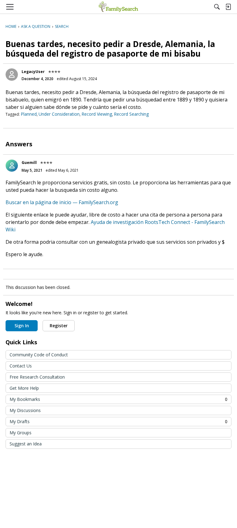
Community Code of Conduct (39, 355)
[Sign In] (228, 7)
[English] (118, 7)
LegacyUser (33, 71)
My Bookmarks (118, 399)
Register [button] (59, 325)
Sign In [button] (22, 325)
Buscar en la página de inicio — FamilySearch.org (62, 202)
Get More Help (24, 388)
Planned (29, 114)
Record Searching (131, 114)
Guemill (29, 162)
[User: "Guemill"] (12, 165)
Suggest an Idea (26, 444)
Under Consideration (59, 114)
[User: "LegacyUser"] (12, 74)
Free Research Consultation (37, 377)
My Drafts (118, 421)
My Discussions (25, 410)
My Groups (20, 433)
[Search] (216, 7)
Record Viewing (96, 114)
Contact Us (21, 366)
